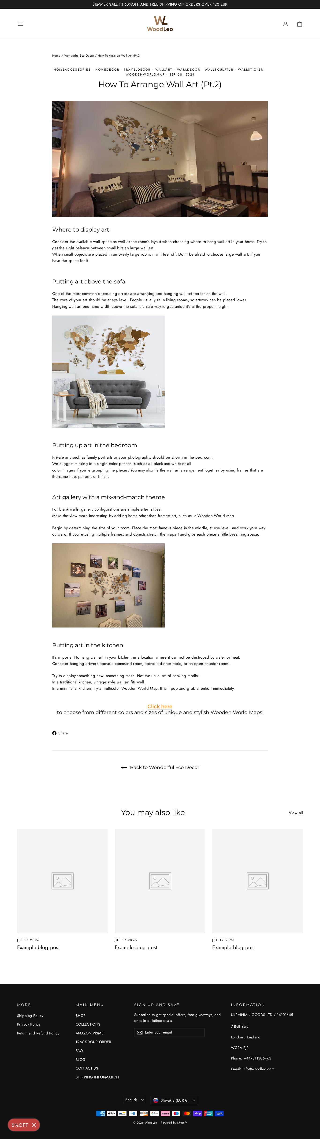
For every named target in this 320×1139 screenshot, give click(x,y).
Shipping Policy (30, 1015)
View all (296, 813)
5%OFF (20, 1124)
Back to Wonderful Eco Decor (164, 767)
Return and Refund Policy (38, 1033)
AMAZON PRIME (90, 1033)
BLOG (81, 1059)
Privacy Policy (29, 1024)
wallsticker (250, 69)
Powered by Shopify (174, 1123)
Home (56, 55)
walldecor (188, 69)
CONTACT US (87, 1068)
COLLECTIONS (88, 1024)
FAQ (79, 1050)
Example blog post (38, 947)
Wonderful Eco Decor (79, 55)
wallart (163, 69)
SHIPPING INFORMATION (97, 1077)
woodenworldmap (145, 74)
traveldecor (137, 69)
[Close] (34, 1125)
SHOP (81, 1015)
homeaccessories (72, 69)
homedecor (107, 69)
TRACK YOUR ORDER (93, 1042)
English (131, 1100)
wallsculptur (219, 69)
